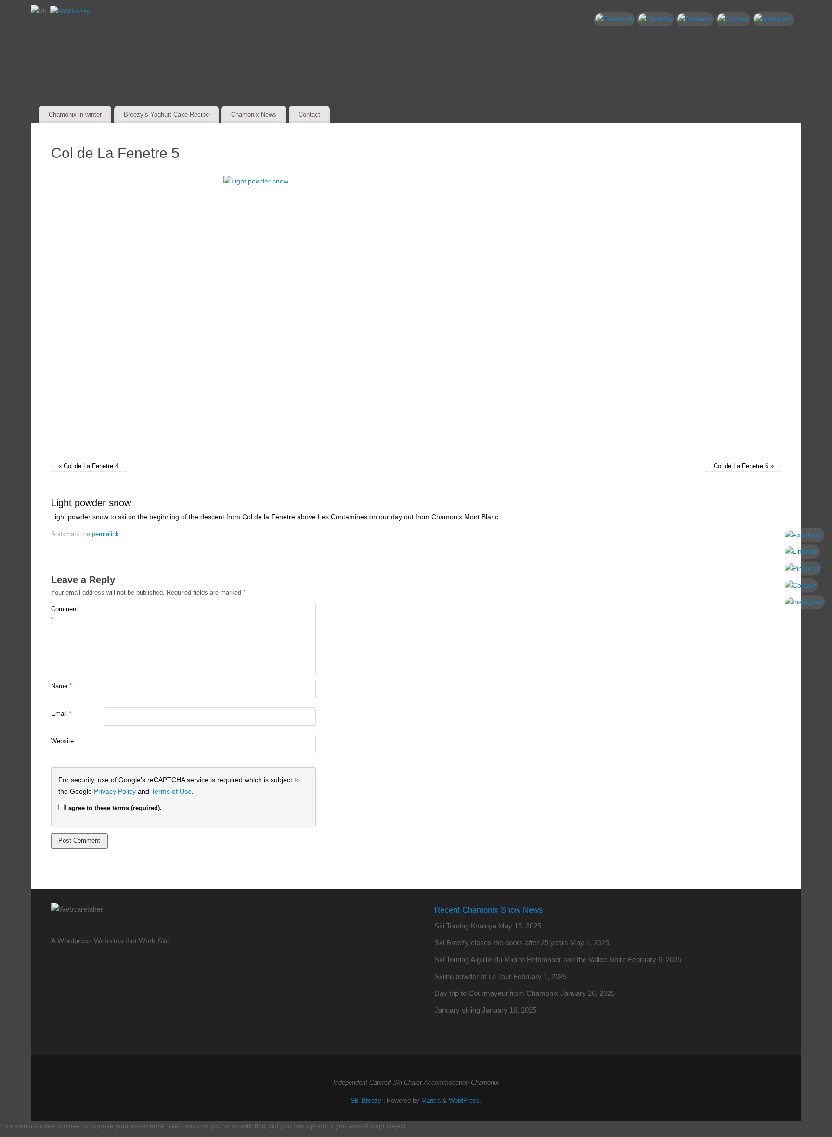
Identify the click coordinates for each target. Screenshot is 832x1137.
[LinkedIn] (655, 19)
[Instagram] (773, 19)
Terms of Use (171, 791)
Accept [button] (374, 1126)
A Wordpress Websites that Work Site (110, 941)
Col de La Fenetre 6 (741, 466)
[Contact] (733, 19)
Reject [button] (396, 1126)
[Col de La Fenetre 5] (416, 313)
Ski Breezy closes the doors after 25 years (501, 943)
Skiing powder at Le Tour (472, 976)
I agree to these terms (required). (113, 808)
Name (61, 686)
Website (62, 741)
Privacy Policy (115, 791)
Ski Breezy (366, 1101)
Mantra (431, 1101)
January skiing (457, 1010)
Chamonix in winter (75, 114)
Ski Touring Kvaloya (465, 926)
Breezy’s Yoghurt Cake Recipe (166, 114)
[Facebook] (614, 19)
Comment (64, 614)
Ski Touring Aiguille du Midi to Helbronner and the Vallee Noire (530, 959)
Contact (309, 114)
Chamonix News (253, 114)
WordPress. (465, 1101)
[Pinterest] (695, 19)
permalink (105, 534)
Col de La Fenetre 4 (91, 466)
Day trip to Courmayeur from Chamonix (496, 993)
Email (61, 713)
